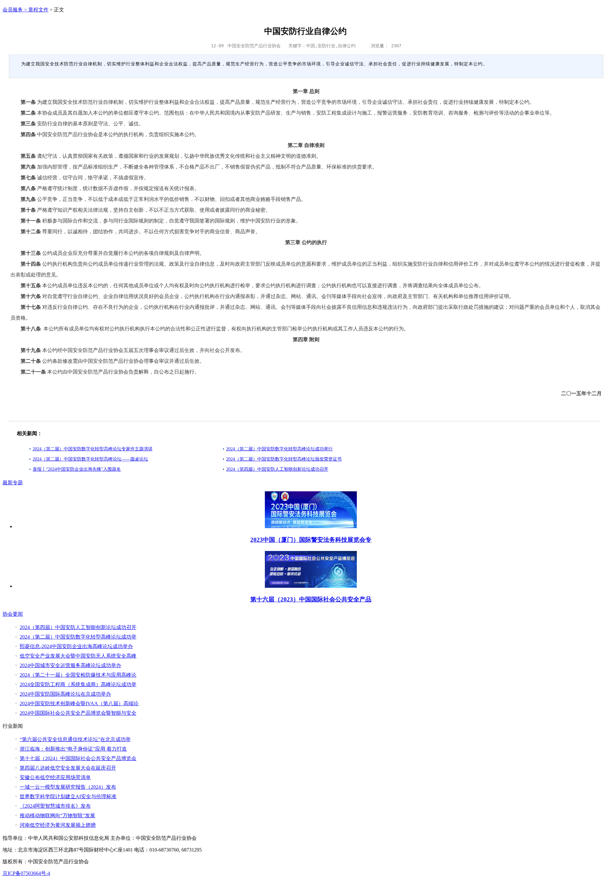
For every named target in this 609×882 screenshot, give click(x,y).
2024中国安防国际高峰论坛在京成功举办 (65, 694)
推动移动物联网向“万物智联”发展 (57, 815)
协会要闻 (13, 614)
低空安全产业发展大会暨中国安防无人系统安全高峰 (78, 656)
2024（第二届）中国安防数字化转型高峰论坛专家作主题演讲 (93, 449)
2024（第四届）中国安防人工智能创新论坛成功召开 (277, 469)
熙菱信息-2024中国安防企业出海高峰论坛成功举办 (76, 646)
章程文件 (38, 9)
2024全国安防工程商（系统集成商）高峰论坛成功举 (78, 684)
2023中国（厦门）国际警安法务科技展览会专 (310, 539)
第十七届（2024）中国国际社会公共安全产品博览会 (78, 758)
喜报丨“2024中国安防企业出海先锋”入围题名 (77, 469)
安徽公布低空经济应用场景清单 (55, 777)
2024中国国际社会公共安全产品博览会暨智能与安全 (78, 713)
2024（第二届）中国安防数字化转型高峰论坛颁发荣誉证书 (284, 459)
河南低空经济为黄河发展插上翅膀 (58, 825)
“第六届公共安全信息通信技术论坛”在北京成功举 (75, 739)
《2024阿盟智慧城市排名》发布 (55, 806)
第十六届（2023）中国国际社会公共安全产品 (310, 599)
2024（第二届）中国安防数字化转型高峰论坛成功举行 (279, 449)
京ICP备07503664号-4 (26, 873)
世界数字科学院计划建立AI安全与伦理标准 (68, 796)
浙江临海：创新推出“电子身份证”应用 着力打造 (73, 749)
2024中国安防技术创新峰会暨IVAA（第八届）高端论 (79, 703)
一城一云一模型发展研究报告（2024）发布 (68, 787)
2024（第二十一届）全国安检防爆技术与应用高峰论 (78, 675)
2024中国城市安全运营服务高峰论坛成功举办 (70, 665)
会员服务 (13, 9)
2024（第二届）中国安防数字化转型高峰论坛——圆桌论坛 (90, 459)
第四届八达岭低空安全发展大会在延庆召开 (68, 768)
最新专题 (13, 482)
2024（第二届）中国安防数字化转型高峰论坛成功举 (78, 637)
